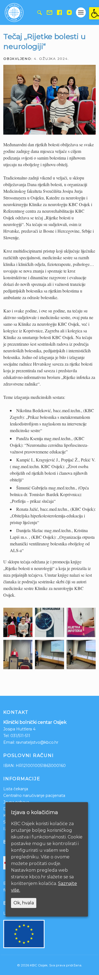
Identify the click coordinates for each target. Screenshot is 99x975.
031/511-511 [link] (20, 735)
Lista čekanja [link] (15, 788)
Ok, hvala (23, 902)
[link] (94, 13)
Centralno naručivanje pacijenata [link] (34, 795)
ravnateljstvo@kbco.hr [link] (37, 742)
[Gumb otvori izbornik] (81, 12)
